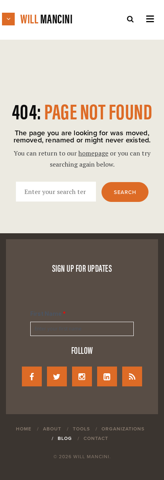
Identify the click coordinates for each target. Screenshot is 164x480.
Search (125, 192)
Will (46, 18)
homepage (93, 153)
